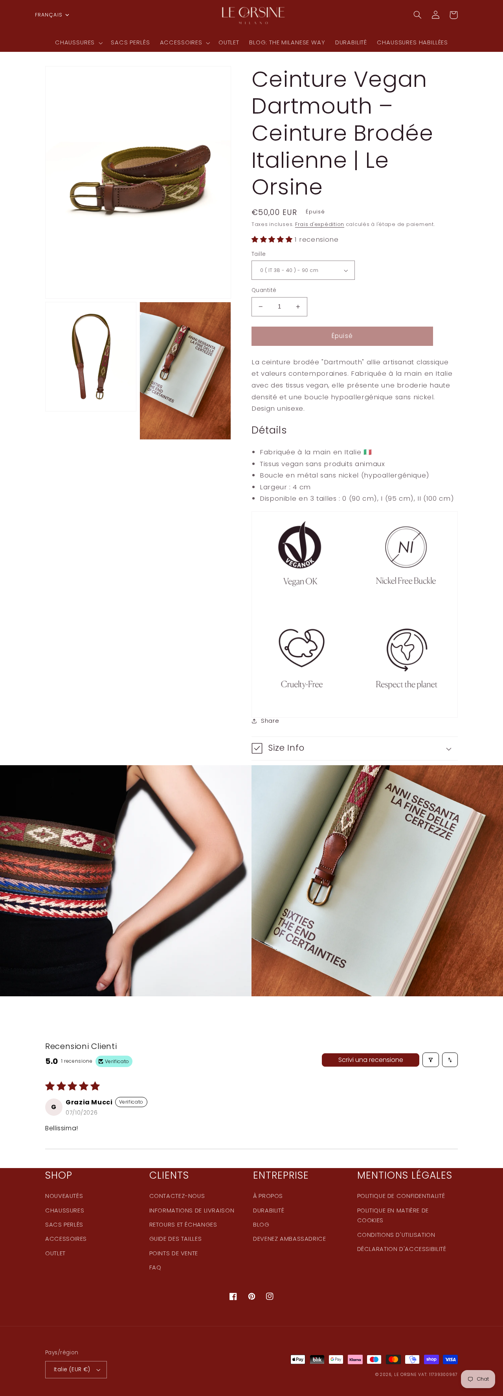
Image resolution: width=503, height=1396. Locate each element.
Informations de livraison (192, 1210)
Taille (259, 254)
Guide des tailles (175, 1239)
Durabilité (268, 1210)
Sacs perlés (64, 1225)
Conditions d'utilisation (396, 1235)
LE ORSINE (405, 1375)
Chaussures (64, 1210)
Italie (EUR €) (72, 1369)
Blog (261, 1225)
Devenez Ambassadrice (289, 1239)
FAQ (155, 1267)
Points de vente (173, 1253)
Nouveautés (64, 1196)
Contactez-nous (177, 1196)
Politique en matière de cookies (393, 1216)
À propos (268, 1196)
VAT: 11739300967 (438, 1375)
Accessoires (66, 1239)
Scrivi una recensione (370, 1059)
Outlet (55, 1253)
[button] (78, 42)
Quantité (264, 290)
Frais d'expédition (319, 224)
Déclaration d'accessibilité (401, 1249)
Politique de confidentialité (401, 1196)
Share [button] (270, 721)
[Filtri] (430, 1060)
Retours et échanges (183, 1225)
